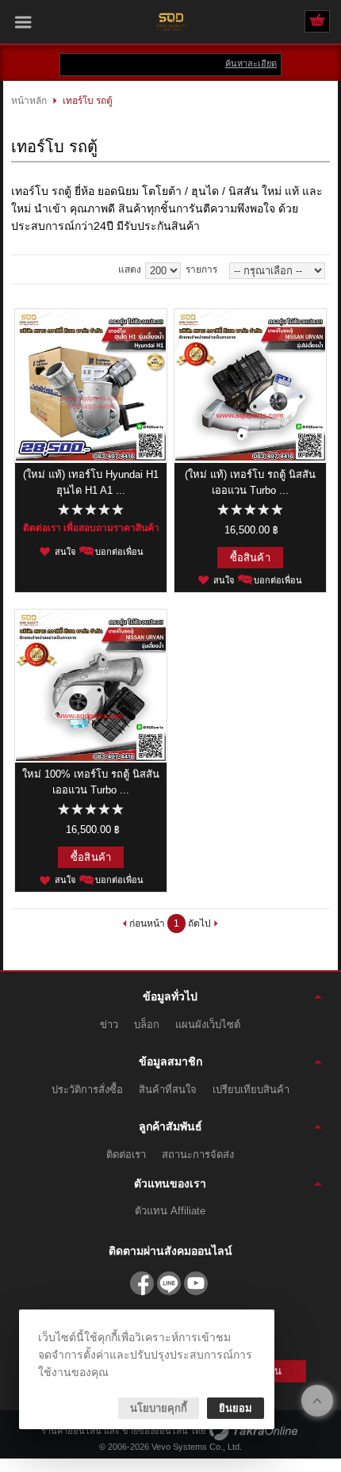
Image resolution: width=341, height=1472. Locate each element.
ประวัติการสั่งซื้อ (87, 1089)
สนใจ (65, 551)
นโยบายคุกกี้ (158, 1408)
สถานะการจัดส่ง (198, 1154)
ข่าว (109, 1024)
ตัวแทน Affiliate (170, 1211)
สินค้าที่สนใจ (168, 1089)
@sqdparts (169, 1283)
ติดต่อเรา (126, 1154)
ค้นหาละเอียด (251, 63)
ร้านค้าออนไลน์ (71, 1431)
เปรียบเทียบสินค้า (251, 1089)
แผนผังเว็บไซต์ (207, 1024)
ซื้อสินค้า (250, 558)
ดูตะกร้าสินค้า (317, 22)
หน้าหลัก (29, 100)
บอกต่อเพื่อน (119, 551)
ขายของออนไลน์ (155, 1431)
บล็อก (146, 1024)
